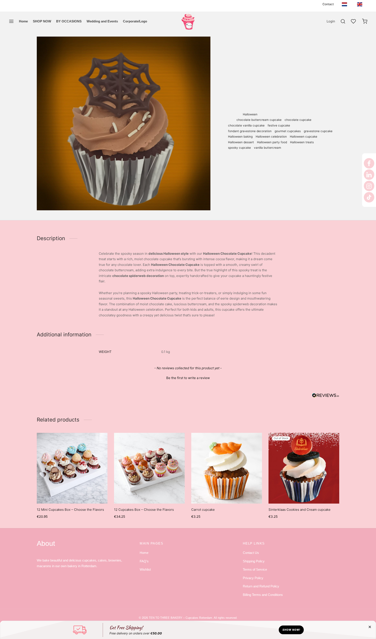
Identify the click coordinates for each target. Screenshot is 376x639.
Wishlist (145, 569)
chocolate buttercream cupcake (259, 119)
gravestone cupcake (318, 131)
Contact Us (251, 553)
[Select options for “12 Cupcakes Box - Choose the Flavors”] (149, 493)
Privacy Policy (253, 578)
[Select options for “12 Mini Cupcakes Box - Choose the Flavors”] (72, 493)
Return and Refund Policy (261, 586)
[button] (188, 377)
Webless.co (195, 632)
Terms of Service (255, 569)
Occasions (246, 45)
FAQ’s (144, 561)
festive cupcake (279, 125)
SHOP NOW (42, 21)
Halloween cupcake (303, 136)
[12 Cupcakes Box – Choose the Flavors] (149, 468)
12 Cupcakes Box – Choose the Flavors (144, 509)
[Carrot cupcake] (226, 468)
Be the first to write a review (188, 378)
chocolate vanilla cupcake (246, 125)
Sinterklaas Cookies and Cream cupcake (300, 509)
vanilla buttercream (267, 147)
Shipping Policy (254, 561)
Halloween (264, 45)
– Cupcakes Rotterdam (180, 617)
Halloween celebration (271, 136)
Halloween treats (302, 142)
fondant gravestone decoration (250, 131)
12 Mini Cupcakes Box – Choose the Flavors (70, 509)
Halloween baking (240, 136)
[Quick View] (82, 493)
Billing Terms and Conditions (263, 595)
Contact (328, 4)
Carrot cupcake (203, 509)
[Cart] (364, 21)
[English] (359, 4)
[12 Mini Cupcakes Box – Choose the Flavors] (72, 468)
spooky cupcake (239, 147)
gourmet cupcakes (288, 131)
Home (23, 21)
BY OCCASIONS (69, 21)
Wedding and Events (102, 21)
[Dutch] (344, 4)
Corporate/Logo (135, 21)
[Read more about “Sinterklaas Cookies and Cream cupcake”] (304, 493)
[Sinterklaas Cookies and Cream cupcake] (304, 468)
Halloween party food (272, 142)
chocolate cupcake (298, 119)
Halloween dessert (241, 142)
